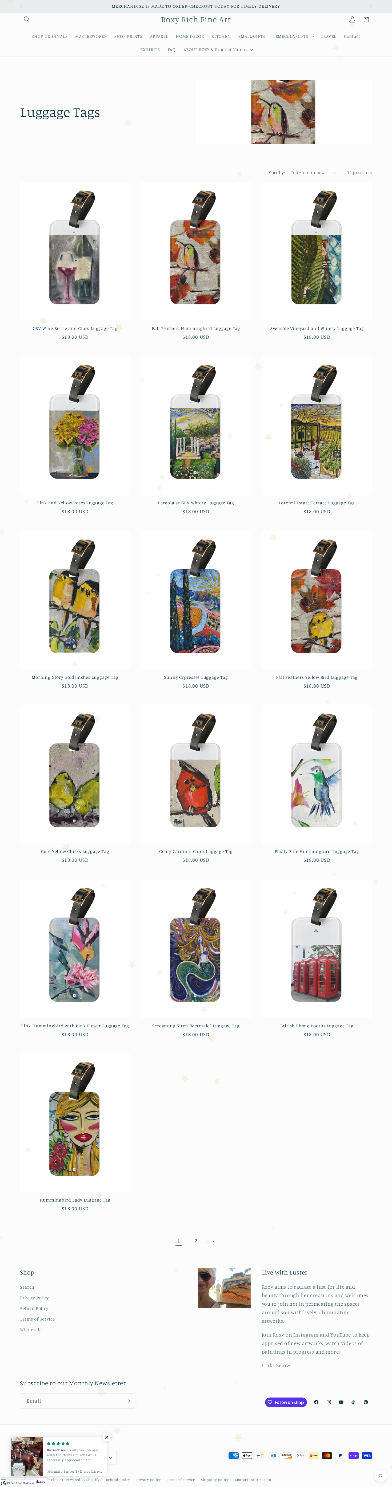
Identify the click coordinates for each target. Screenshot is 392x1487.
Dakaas (39, 1481)
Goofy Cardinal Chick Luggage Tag (196, 851)
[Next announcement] (371, 6)
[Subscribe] (128, 1401)
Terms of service (181, 1479)
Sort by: (277, 172)
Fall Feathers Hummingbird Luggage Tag (196, 328)
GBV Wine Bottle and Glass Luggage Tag (75, 328)
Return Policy (34, 1308)
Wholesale (31, 1329)
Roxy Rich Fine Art (49, 1479)
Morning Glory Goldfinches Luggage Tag (75, 677)
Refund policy (118, 1479)
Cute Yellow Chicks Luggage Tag (75, 851)
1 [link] (178, 1240)
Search (27, 1287)
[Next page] (213, 1241)
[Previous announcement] (21, 6)
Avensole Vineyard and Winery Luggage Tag (317, 328)
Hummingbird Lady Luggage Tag (75, 1200)
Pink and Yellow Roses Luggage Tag (75, 502)
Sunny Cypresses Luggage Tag (196, 677)
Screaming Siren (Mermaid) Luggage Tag (195, 1025)
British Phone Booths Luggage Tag (317, 1025)
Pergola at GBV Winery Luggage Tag (196, 502)
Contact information (253, 1479)
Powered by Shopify (83, 1479)
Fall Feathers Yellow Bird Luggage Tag (317, 677)
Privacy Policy (34, 1297)
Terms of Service (37, 1319)
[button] (27, 20)
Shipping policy (215, 1479)
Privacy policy (148, 1479)
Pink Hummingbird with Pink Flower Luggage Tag (75, 1025)
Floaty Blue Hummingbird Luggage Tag (317, 851)
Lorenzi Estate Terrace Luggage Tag (317, 502)
